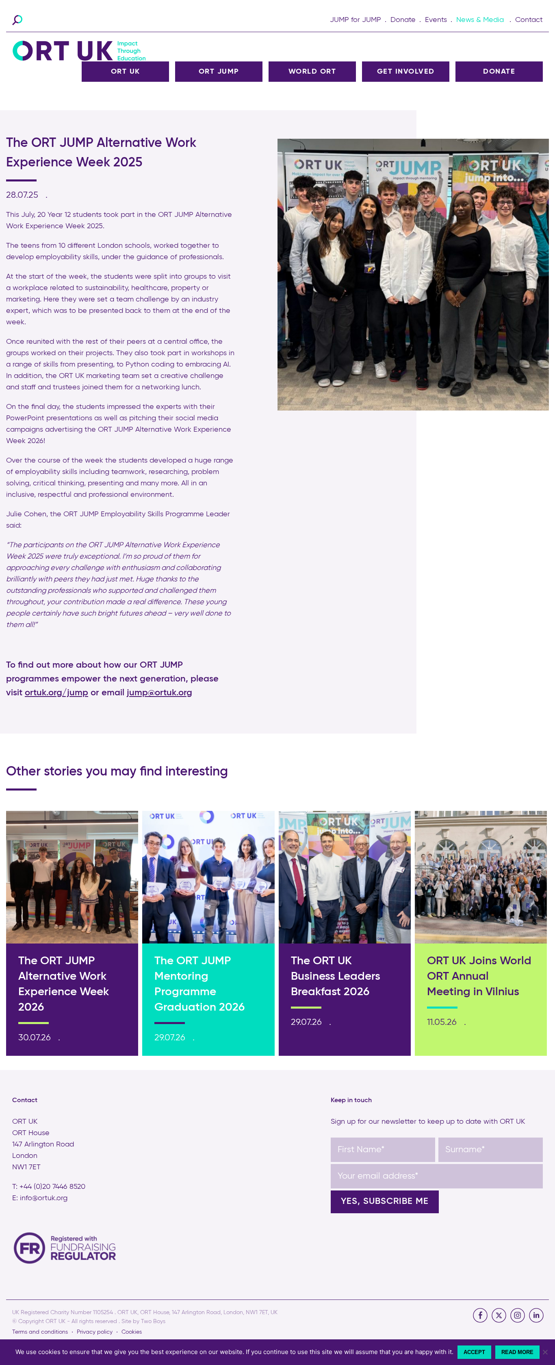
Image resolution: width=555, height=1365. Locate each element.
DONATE (499, 71)
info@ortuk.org (43, 1198)
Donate (403, 20)
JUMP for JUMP (355, 20)
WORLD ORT (312, 71)
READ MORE (517, 1352)
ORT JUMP (219, 71)
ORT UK (125, 71)
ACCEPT (474, 1352)
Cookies (131, 1332)
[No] (545, 1352)
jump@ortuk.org (159, 692)
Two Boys (153, 1321)
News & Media (480, 20)
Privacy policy (95, 1332)
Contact (529, 20)
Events (436, 20)
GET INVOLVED (406, 71)
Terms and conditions (40, 1332)
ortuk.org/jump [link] (56, 692)
